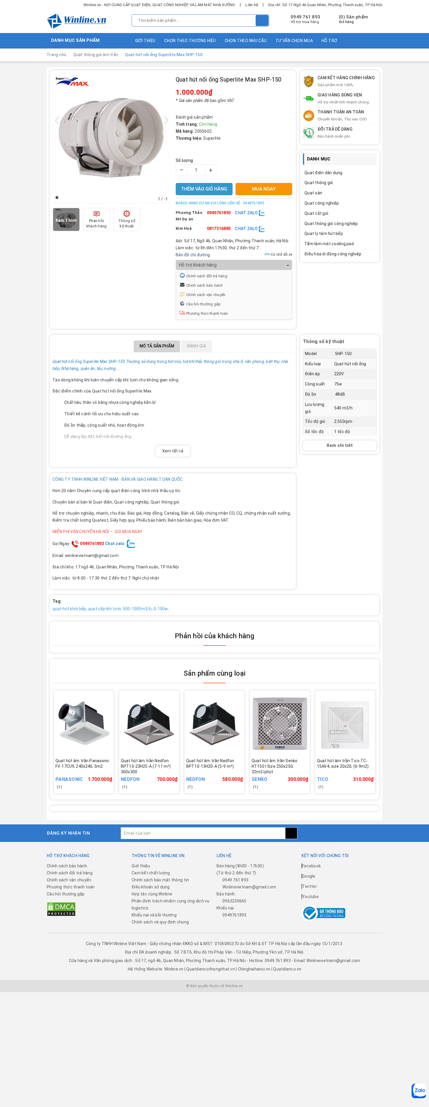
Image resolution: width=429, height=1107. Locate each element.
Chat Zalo (247, 212)
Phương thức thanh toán (207, 313)
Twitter (309, 886)
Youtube (310, 896)
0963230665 (234, 901)
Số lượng (184, 160)
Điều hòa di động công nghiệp (332, 254)
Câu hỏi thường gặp (203, 304)
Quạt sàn (313, 193)
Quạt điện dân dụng (323, 172)
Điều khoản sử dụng (151, 887)
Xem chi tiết (340, 445)
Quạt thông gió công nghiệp (331, 223)
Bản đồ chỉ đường (193, 254)
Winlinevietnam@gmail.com (249, 887)
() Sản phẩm (353, 19)
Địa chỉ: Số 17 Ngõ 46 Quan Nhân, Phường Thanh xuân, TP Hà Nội (325, 5)
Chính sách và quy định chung (160, 922)
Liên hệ (251, 5)
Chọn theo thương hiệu (190, 40)
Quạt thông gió (318, 182)
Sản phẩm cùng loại (214, 673)
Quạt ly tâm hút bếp (323, 233)
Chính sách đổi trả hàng (206, 276)
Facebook (311, 866)
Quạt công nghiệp (321, 203)
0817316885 (219, 228)
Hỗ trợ (329, 40)
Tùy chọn (157, 774)
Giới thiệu (145, 40)
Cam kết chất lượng (151, 873)
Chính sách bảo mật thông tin (160, 880)
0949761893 (219, 212)
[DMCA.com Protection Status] (61, 909)
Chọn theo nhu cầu (246, 40)
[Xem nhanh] (112, 771)
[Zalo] (418, 1091)
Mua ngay (92, 774)
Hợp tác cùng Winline (152, 894)
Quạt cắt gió (316, 213)
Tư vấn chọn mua (294, 40)
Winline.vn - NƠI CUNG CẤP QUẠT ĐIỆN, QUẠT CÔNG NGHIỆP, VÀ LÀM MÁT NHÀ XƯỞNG (159, 5)
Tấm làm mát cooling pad (329, 243)
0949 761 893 (305, 17)
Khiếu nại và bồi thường (154, 915)
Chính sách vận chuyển (206, 295)
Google (308, 876)
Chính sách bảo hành (204, 285)
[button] (56, 197)
